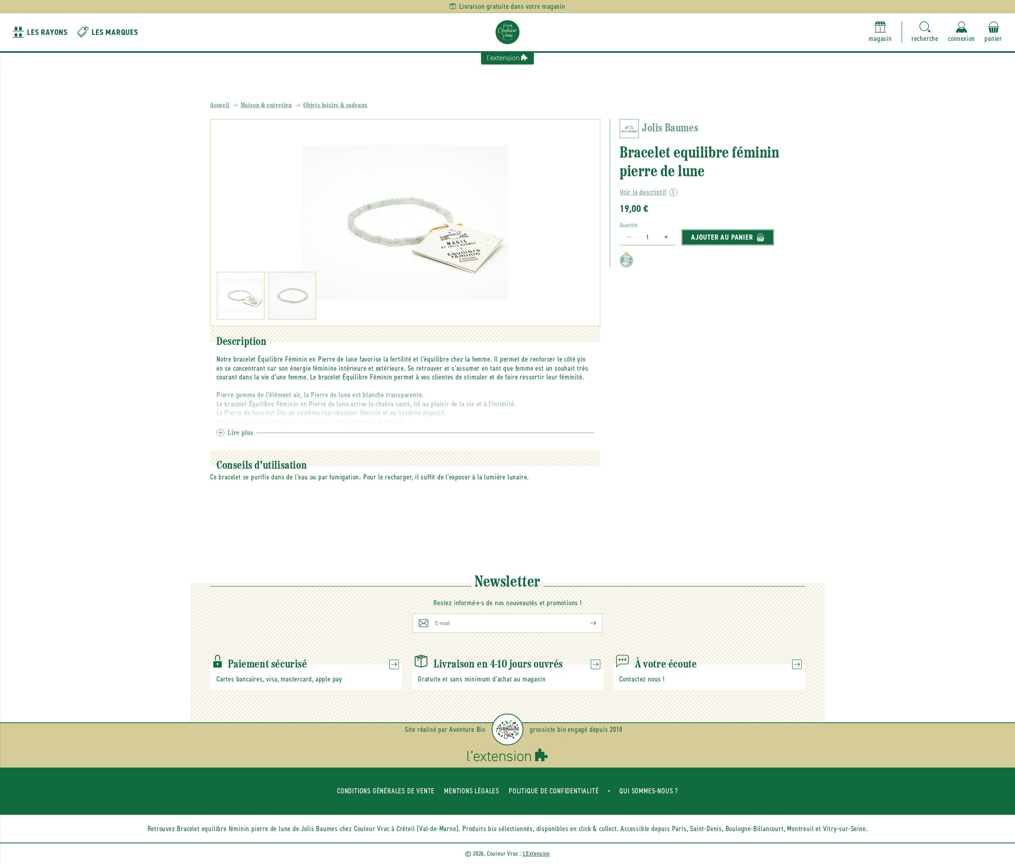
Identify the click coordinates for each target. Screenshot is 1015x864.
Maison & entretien (266, 105)
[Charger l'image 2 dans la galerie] (292, 295)
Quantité (629, 225)
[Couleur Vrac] (507, 32)
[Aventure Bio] (507, 729)
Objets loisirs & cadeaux (335, 105)
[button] (925, 32)
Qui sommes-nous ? (648, 791)
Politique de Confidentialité (554, 791)
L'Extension (536, 853)
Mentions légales (471, 791)
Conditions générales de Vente (386, 791)
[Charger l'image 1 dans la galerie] (240, 295)
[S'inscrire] (586, 623)
